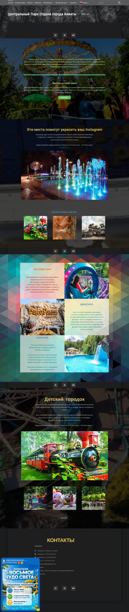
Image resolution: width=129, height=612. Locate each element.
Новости (30, 3)
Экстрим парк (42, 269)
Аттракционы (47, 3)
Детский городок (64, 399)
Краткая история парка (64, 83)
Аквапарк (42, 338)
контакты (60, 540)
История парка (20, 3)
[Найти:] (109, 3)
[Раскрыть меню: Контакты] (77, 2)
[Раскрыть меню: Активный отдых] (67, 2)
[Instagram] (55, 35)
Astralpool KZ (64, 147)
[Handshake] (73, 35)
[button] (64, 175)
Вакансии (38, 3)
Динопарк (86, 304)
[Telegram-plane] (64, 35)
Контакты (73, 3)
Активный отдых (61, 3)
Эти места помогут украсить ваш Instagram (64, 129)
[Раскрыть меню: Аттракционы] (53, 2)
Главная (10, 3)
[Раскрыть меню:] (88, 2)
